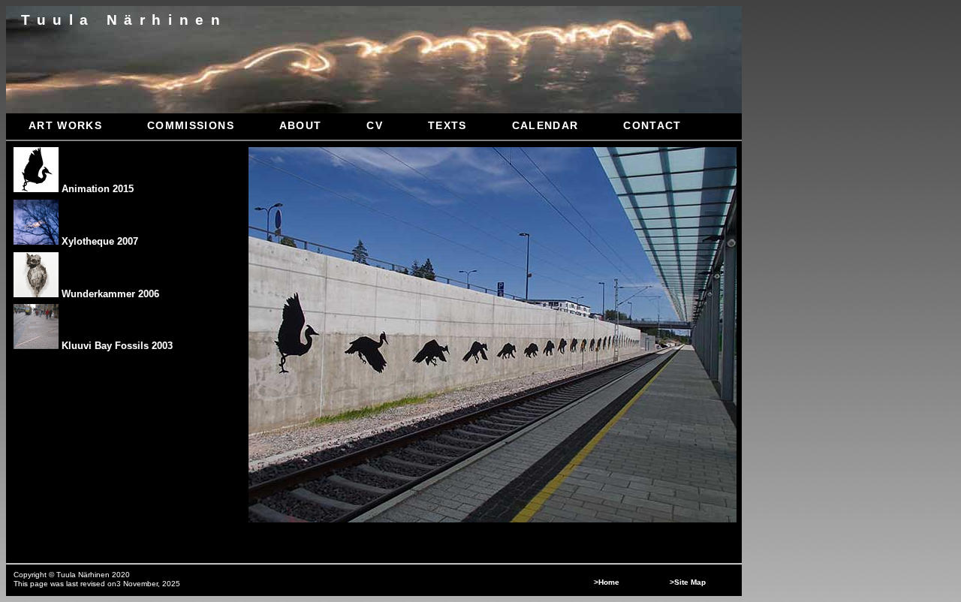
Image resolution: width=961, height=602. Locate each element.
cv (374, 125)
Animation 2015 (96, 188)
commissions (190, 125)
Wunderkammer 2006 (109, 293)
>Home (606, 582)
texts (447, 125)
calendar (545, 125)
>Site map (688, 582)
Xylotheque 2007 (98, 241)
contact (652, 125)
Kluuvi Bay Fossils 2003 (116, 345)
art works (65, 125)
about (300, 125)
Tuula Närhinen (124, 20)
